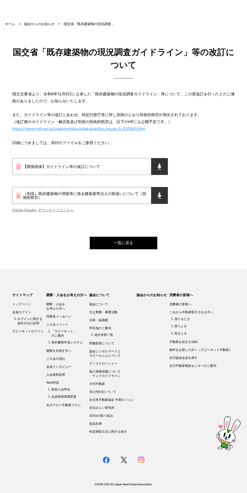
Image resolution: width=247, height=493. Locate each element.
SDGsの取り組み (101, 415)
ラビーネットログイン (28, 331)
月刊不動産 (97, 384)
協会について (99, 295)
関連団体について (101, 343)
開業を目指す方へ (58, 351)
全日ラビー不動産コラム (63, 405)
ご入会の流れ (55, 359)
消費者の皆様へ (181, 295)
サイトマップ (22, 295)
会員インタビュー (58, 366)
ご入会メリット (57, 324)
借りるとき (182, 319)
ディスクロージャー (103, 363)
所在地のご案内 (100, 328)
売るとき (180, 333)
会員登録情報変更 (63, 396)
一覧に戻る (123, 242)
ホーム (10, 24)
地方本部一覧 (103, 335)
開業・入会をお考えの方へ (66, 295)
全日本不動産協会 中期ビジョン (111, 400)
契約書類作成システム (67, 342)
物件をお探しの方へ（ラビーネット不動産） (200, 350)
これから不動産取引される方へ (191, 312)
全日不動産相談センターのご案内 (192, 366)
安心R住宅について (102, 392)
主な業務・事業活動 (103, 312)
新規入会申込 (60, 389)
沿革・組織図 (98, 320)
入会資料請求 (55, 374)
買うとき (180, 326)
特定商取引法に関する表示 (108, 431)
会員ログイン (21, 312)
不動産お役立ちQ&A (183, 342)
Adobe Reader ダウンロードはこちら (43, 210)
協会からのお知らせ (39, 24)
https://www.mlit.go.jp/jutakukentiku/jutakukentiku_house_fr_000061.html (78, 128)
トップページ (21, 304)
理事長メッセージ (58, 316)
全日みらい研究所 (101, 408)
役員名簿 (95, 423)
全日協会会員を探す (183, 358)
